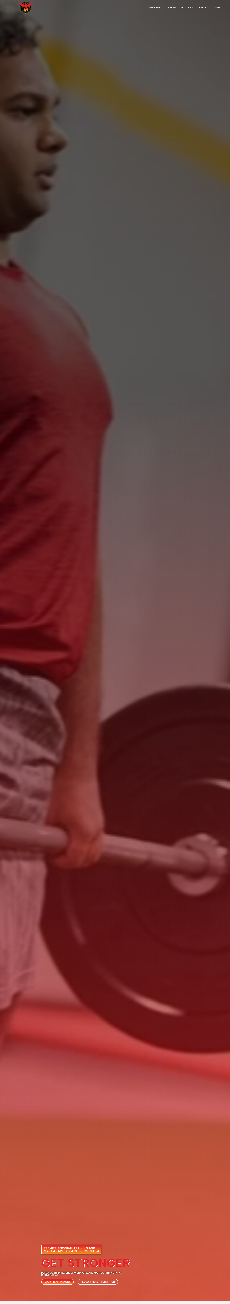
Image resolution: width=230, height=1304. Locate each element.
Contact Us (219, 7)
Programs (154, 7)
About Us (186, 7)
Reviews (172, 7)
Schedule (204, 7)
